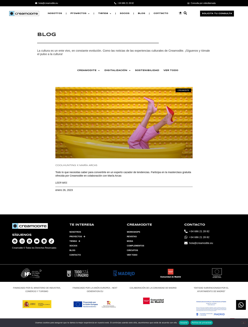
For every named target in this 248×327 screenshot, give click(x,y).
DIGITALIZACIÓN (115, 70)
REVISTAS (132, 236)
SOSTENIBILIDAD (147, 70)
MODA (130, 241)
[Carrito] (180, 13)
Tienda (103, 13)
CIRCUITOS (132, 250)
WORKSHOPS (133, 232)
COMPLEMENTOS (135, 246)
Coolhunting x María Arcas (76, 165)
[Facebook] (15, 241)
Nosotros (55, 13)
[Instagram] (22, 241)
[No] (243, 322)
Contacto (161, 13)
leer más (61, 183)
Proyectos (78, 13)
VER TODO (170, 70)
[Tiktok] (51, 241)
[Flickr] (44, 241)
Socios (124, 13)
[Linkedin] (29, 241)
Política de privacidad (202, 322)
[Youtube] (36, 241)
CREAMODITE (86, 70)
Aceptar (184, 322)
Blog (141, 13)
